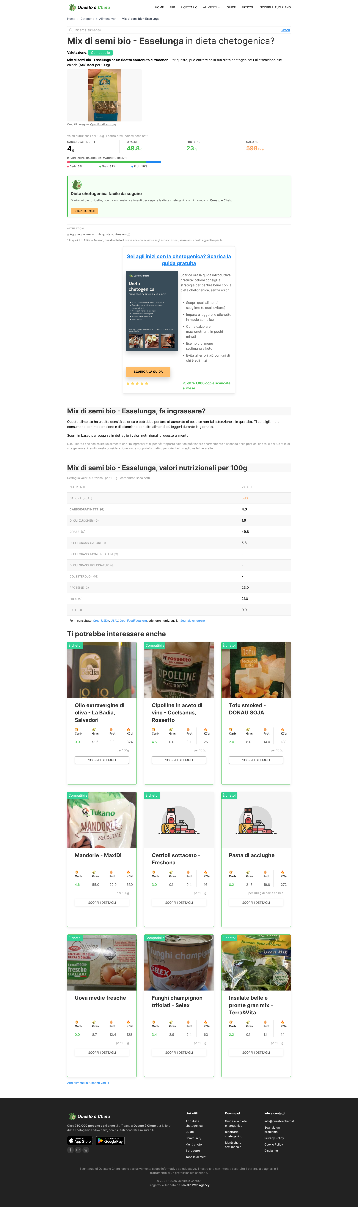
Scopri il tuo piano (275, 7)
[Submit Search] (71, 30)
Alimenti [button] (210, 7)
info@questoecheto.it (279, 1121)
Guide (231, 7)
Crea (96, 620)
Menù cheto (194, 1144)
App (172, 7)
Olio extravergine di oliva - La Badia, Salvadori (100, 712)
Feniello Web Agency (195, 1185)
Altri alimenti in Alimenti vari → (88, 1083)
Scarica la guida (148, 372)
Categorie (87, 18)
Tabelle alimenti (196, 1157)
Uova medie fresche (100, 998)
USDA (105, 620)
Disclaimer (271, 1150)
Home (159, 7)
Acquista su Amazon (114, 234)
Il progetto (193, 1150)
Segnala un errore (192, 620)
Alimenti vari (108, 18)
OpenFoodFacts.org (103, 124)
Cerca (285, 30)
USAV (114, 620)
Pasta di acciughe (252, 855)
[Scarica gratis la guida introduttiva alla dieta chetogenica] (152, 311)
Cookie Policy (273, 1144)
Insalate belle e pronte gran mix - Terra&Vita (251, 1005)
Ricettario (189, 7)
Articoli (248, 7)
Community (193, 1138)
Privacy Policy (274, 1138)
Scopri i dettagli (102, 760)
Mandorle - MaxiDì (98, 855)
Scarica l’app (84, 211)
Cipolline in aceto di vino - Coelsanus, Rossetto (177, 712)
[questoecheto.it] (89, 7)
